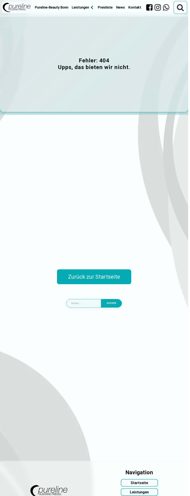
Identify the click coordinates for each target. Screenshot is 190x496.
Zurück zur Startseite (94, 276)
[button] (8, 488)
